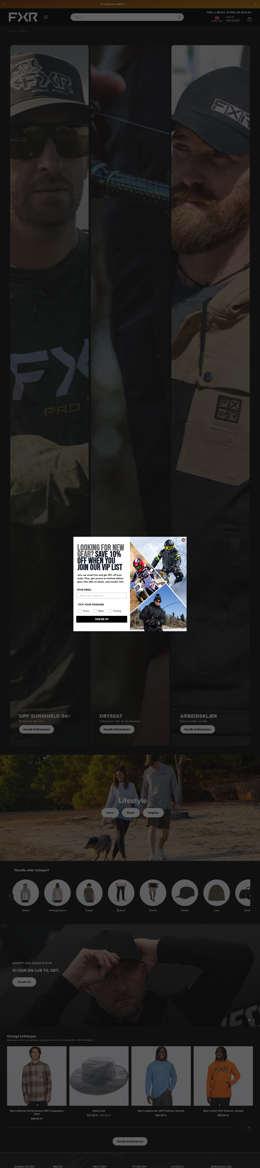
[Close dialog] (183, 540)
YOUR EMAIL (84, 590)
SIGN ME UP (101, 619)
